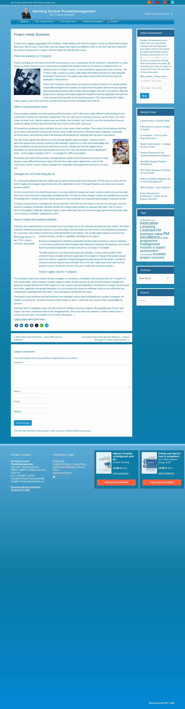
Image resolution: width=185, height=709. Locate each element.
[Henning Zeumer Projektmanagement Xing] (168, 2)
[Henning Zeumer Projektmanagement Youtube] (157, 2)
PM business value (151, 232)
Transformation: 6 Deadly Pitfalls (155, 121)
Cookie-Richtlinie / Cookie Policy (70, 464)
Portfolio (164, 238)
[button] (16, 325)
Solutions (24, 21)
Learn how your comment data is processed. (70, 431)
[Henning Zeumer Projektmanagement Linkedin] (160, 2)
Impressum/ (59, 473)
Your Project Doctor (44, 21)
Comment (19, 362)
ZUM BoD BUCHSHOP (116, 482)
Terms (61, 461)
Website (17, 411)
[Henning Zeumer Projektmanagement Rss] (149, 2)
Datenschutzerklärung (64, 467)
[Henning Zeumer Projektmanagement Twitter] (172, 2)
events (153, 220)
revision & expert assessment (152, 249)
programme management (150, 242)
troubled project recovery (152, 255)
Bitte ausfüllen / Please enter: (153, 76)
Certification (145, 220)
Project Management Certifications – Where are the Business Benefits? (153, 196)
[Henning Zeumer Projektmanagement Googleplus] (164, 2)
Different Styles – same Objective (155, 187)
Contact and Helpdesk (92, 21)
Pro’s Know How (68, 21)
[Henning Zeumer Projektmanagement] (57, 13)
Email (17, 401)
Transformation (146, 254)
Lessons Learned (147, 228)
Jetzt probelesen (120, 473)
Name (17, 391)
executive (149, 223)
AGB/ (55, 461)
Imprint (68, 473)
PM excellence (154, 235)
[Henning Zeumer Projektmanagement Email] (153, 2)
